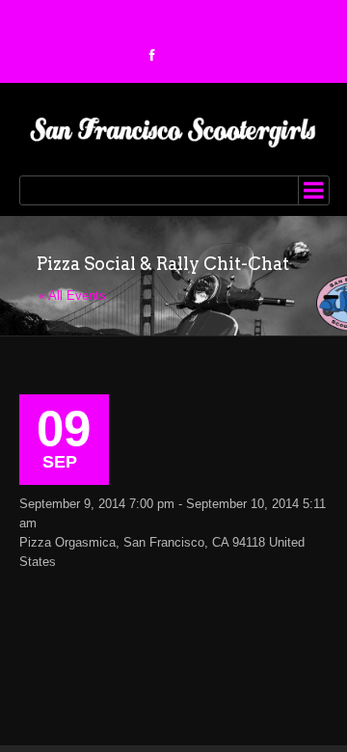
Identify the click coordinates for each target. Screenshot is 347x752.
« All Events (72, 295)
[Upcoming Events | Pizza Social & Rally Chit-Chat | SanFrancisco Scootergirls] (173, 129)
